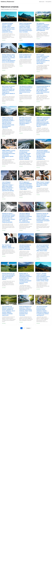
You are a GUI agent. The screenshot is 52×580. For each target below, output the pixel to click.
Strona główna (48, 1)
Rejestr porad (41, 1)
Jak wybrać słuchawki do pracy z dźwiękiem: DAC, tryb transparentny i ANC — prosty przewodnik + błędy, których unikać (42, 247)
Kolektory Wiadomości (7, 1)
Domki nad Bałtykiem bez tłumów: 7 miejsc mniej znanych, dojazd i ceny (25, 56)
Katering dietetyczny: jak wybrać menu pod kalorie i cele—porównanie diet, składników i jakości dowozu (8, 276)
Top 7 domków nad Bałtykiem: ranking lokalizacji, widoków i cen (8, 246)
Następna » (28, 328)
